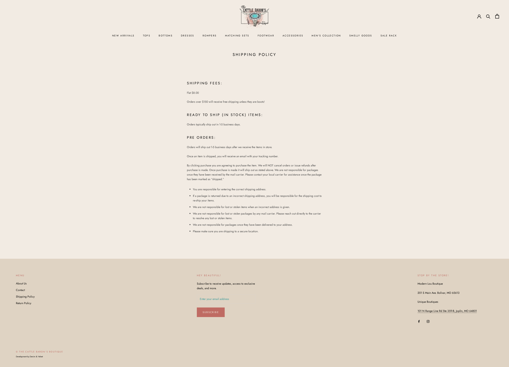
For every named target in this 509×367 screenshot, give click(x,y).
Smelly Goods (360, 35)
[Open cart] (497, 16)
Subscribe (211, 312)
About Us (21, 283)
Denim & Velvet (36, 356)
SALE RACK (389, 35)
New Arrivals (123, 35)
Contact (20, 290)
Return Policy (23, 303)
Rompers (210, 35)
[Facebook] (419, 321)
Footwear (266, 35)
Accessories (293, 35)
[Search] (488, 16)
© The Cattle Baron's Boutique (39, 351)
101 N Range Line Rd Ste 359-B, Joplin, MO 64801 (447, 311)
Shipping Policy (25, 297)
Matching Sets (237, 35)
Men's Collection (326, 35)
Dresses (187, 35)
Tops (147, 35)
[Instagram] (428, 321)
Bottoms (166, 35)
